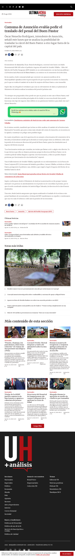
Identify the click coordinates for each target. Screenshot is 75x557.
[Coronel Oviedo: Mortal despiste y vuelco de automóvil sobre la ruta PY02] (37, 332)
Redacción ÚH (24, 227)
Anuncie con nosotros (35, 477)
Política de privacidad (43, 555)
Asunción (21, 211)
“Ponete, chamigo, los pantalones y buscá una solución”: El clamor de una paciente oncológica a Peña (15, 347)
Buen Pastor (10, 211)
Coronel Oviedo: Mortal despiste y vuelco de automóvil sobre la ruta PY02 (37, 346)
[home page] (37, 14)
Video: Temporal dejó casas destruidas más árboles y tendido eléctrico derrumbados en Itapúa (28, 235)
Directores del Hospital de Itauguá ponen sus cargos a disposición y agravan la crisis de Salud (37, 398)
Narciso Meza (24, 238)
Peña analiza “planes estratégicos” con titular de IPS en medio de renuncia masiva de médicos (32, 224)
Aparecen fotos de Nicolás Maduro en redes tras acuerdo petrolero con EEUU (32, 300)
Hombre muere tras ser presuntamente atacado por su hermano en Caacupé (33, 289)
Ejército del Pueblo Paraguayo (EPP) (40, 211)
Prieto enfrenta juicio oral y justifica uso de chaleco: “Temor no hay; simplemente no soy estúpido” (36, 306)
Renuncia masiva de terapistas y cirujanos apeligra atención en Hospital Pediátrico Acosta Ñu (59, 347)
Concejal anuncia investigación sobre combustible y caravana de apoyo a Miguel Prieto (36, 294)
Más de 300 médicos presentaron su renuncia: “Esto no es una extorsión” (31, 313)
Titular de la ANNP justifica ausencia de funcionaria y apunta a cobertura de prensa (14, 397)
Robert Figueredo (43, 363)
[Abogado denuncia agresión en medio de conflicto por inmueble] (60, 384)
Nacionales (8, 22)
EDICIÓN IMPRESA (63, 14)
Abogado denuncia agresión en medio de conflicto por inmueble (59, 396)
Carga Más (37, 426)
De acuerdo (66, 554)
